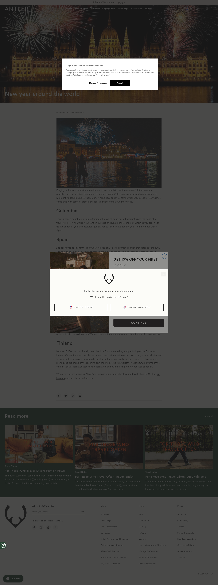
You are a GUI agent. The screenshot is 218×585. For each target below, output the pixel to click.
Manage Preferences (98, 83)
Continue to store (139, 307)
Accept (120, 83)
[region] (110, 74)
